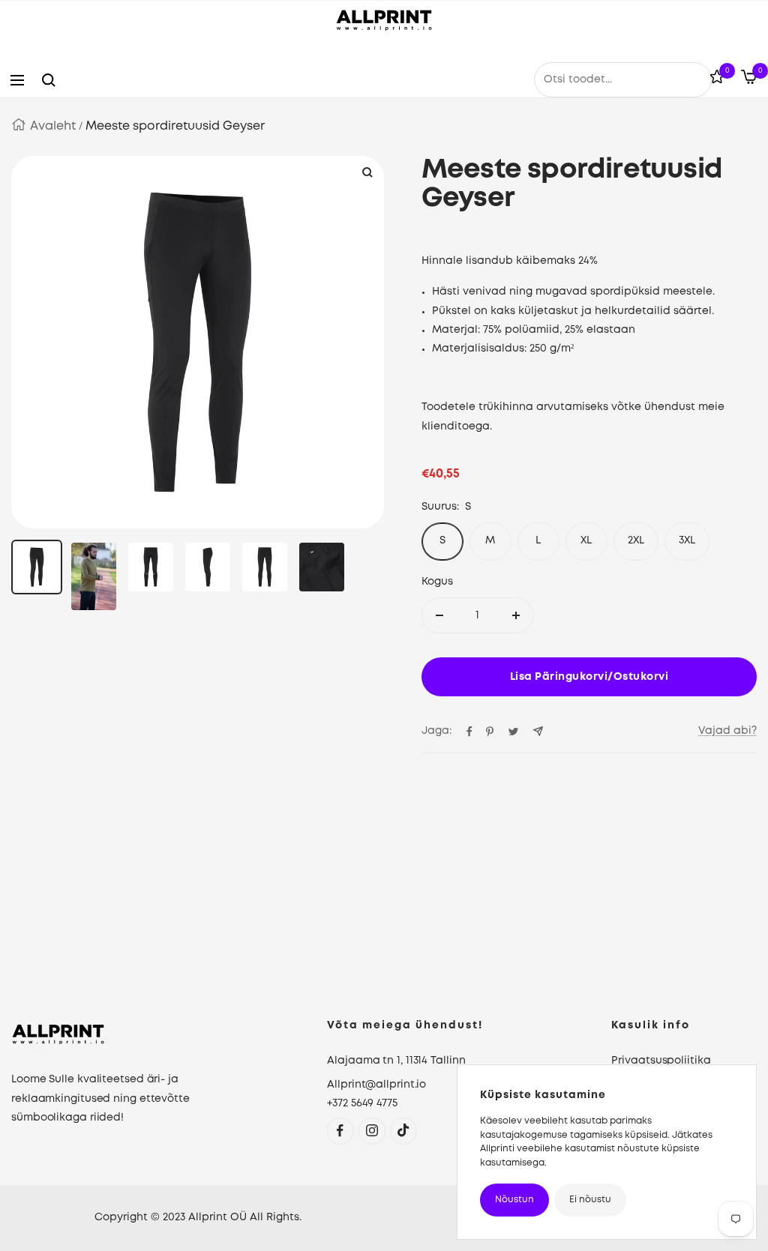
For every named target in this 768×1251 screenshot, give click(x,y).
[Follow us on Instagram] (371, 1131)
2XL (636, 540)
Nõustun (514, 1200)
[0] (717, 80)
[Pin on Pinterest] (490, 731)
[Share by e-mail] (538, 731)
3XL (687, 540)
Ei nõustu (590, 1200)
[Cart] (749, 80)
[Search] (49, 80)
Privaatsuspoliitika (660, 1060)
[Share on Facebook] (469, 731)
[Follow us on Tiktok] (403, 1131)
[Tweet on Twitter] (513, 731)
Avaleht (53, 126)
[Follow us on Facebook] (340, 1131)
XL (586, 540)
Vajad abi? (727, 730)
